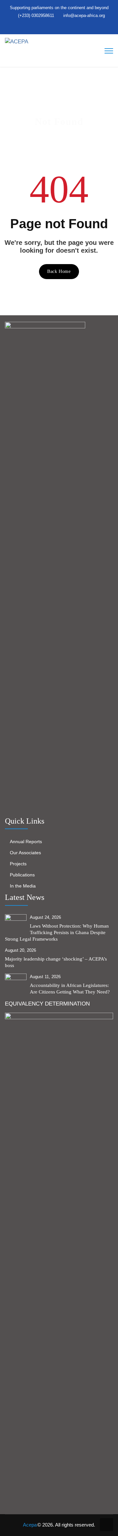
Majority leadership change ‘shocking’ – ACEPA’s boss (56, 962)
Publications (22, 874)
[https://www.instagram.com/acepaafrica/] (60, 26)
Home (38, 133)
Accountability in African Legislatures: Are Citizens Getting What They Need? (70, 988)
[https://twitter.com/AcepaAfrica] (47, 26)
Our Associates (25, 852)
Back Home (58, 271)
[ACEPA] (16, 41)
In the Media (23, 885)
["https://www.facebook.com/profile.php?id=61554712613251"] (54, 26)
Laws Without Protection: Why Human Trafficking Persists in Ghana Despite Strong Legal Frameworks (57, 932)
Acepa (30, 1525)
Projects (18, 863)
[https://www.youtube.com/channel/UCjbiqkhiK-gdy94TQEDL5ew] (67, 26)
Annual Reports (26, 841)
